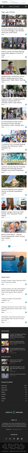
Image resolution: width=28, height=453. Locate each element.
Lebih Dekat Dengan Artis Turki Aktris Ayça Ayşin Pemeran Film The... (17, 368)
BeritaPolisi (10, 447)
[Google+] (10, 438)
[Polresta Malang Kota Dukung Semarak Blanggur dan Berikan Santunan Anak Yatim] (14, 21)
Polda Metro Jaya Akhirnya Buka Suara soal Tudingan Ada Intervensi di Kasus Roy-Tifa (13, 318)
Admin (2, 34)
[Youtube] (21, 438)
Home (2, 10)
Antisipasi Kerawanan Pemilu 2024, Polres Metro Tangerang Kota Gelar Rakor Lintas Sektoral (13, 308)
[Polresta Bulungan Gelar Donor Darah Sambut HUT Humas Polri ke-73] (5, 350)
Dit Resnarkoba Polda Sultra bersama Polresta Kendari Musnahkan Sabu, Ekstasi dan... (13, 123)
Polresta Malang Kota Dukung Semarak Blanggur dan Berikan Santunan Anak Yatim (12, 30)
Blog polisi (10, 444)
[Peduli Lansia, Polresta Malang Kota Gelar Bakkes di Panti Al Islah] (14, 43)
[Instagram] (14, 438)
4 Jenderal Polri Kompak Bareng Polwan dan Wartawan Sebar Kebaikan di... (13, 146)
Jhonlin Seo (6, 448)
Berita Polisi (4, 447)
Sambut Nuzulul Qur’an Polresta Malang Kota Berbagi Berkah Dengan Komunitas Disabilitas (13, 168)
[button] (26, 6)
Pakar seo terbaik (21, 445)
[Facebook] (6, 438)
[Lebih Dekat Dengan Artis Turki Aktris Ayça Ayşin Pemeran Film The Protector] (5, 368)
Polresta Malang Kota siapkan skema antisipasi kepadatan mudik (12, 191)
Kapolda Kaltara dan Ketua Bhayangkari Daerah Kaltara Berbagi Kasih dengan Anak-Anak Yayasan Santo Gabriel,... (13, 290)
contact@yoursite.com (17, 429)
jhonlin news (16, 444)
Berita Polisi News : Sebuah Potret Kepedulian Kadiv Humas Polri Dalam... (13, 236)
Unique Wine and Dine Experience (18, 374)
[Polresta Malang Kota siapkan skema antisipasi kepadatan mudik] (14, 181)
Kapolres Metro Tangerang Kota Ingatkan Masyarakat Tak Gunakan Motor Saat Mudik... (13, 100)
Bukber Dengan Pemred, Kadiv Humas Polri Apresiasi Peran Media (12, 213)
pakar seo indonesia (12, 445)
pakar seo (4, 445)
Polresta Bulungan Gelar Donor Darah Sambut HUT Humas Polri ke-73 (17, 350)
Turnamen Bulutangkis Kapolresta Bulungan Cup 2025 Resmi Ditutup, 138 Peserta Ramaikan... (18, 336)
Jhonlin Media (13, 448)
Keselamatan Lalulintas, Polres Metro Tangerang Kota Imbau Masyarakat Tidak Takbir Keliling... (13, 78)
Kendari (23, 447)
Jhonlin (21, 444)
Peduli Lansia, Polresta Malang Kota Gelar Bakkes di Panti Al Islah (12, 53)
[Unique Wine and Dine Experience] (5, 375)
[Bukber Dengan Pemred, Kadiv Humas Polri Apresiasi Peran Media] (14, 204)
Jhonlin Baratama (20, 448)
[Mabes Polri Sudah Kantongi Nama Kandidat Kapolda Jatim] (5, 343)
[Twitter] (17, 438)
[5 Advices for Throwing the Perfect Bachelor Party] (5, 361)
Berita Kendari (17, 447)
